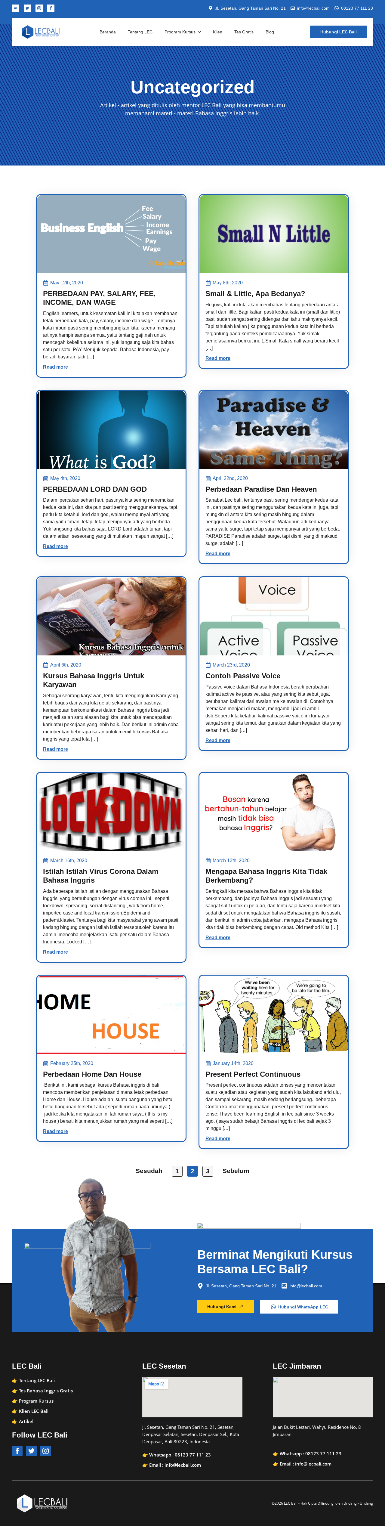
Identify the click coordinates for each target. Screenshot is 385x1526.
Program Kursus (180, 31)
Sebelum (236, 1170)
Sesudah (149, 1170)
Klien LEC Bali (33, 1411)
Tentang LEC (140, 31)
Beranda (108, 31)
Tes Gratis (244, 31)
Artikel (26, 1421)
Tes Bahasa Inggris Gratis (46, 1391)
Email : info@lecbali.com (175, 1465)
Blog (270, 31)
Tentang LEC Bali (37, 1380)
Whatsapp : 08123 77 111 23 (180, 1455)
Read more (55, 367)
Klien (217, 31)
